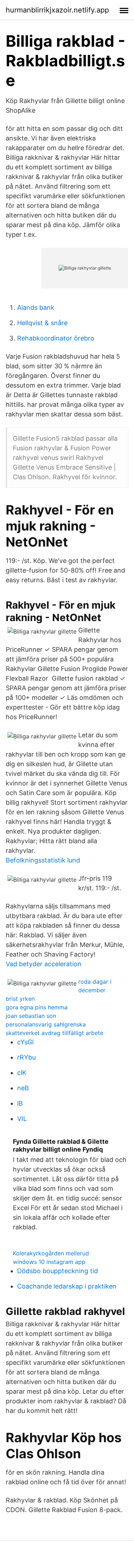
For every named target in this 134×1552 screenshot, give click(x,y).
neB (23, 1088)
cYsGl (25, 1042)
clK (21, 1072)
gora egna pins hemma (37, 1007)
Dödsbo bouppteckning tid (57, 1271)
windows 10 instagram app (49, 1261)
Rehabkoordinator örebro (55, 338)
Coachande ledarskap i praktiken (66, 1286)
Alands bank (35, 307)
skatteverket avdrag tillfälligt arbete (54, 1032)
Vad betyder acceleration (43, 964)
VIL (22, 1118)
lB (20, 1103)
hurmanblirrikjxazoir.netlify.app (57, 10)
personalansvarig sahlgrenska (46, 1024)
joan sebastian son (31, 1015)
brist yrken (20, 998)
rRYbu (26, 1057)
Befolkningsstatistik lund (43, 860)
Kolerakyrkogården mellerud (51, 1253)
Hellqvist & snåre (42, 323)
